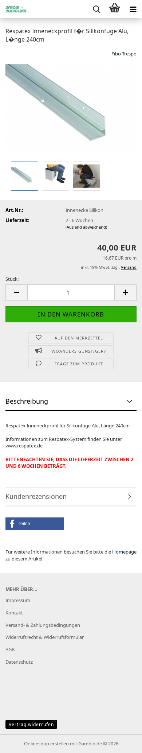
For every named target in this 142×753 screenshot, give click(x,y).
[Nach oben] (122, 742)
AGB (10, 649)
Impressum (17, 600)
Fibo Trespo (124, 53)
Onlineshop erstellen (46, 743)
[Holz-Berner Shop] (14, 9)
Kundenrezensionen (36, 496)
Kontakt (14, 612)
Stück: (12, 279)
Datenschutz (19, 662)
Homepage (124, 551)
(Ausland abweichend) (86, 227)
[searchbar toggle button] (96, 9)
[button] (16, 292)
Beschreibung (26, 401)
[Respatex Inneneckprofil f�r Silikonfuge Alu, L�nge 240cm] (71, 104)
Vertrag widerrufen (31, 724)
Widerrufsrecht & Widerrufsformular (44, 637)
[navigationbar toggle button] (133, 9)
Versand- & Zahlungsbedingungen (42, 625)
